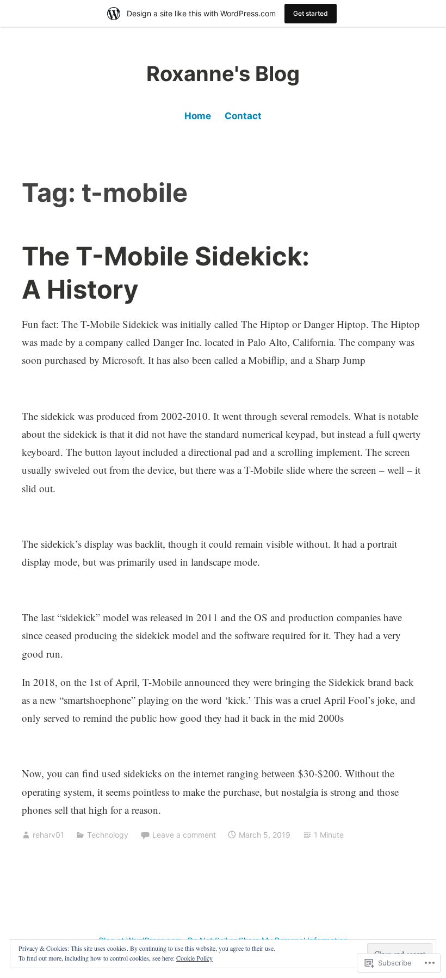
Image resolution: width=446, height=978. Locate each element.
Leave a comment (184, 834)
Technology (107, 834)
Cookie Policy (194, 958)
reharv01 (48, 834)
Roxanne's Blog (223, 73)
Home (197, 115)
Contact (243, 115)
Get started (310, 13)
